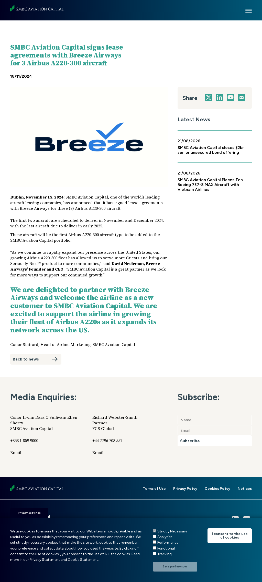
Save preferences (175, 566)
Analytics (164, 537)
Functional (166, 548)
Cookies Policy (217, 488)
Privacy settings (29, 513)
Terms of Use (154, 488)
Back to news (26, 359)
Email (15, 452)
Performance (167, 542)
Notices (245, 488)
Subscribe (190, 440)
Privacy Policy (185, 488)
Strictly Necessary (172, 531)
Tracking (164, 554)
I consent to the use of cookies (230, 536)
